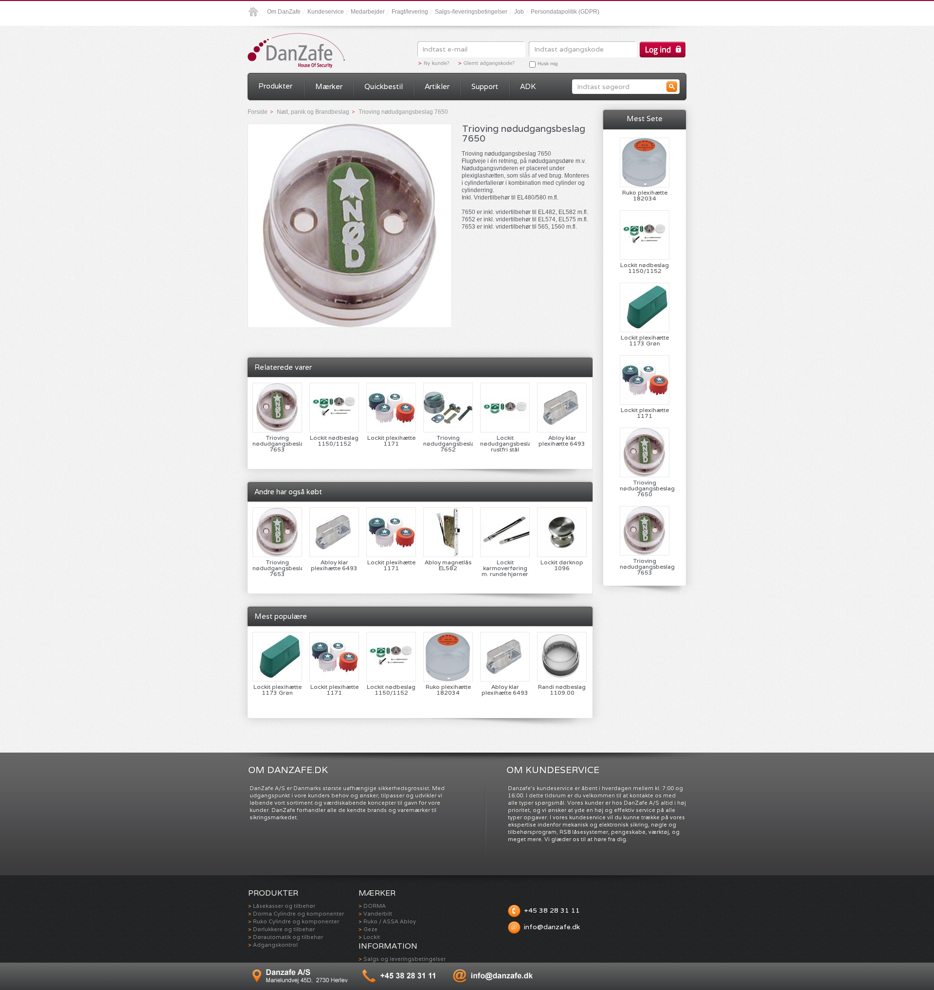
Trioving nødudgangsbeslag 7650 (644, 488)
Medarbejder (368, 11)
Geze (370, 929)
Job (519, 11)
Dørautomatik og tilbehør (288, 937)
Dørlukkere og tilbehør (284, 929)
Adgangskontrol (275, 944)
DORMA (374, 905)
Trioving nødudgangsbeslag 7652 (448, 443)
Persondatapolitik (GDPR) (565, 11)
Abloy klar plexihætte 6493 (562, 441)
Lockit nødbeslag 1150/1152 (334, 441)
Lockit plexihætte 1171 (391, 441)
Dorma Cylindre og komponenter (298, 913)
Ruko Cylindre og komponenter (296, 921)
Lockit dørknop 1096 (561, 565)
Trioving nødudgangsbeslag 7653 (277, 443)
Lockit (371, 937)
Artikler (437, 86)
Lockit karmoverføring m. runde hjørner (505, 568)
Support (484, 86)
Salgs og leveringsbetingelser (404, 958)
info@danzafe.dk (552, 926)
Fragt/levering (410, 11)
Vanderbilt (377, 913)
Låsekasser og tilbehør (284, 905)
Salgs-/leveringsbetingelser (471, 11)
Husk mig (548, 63)
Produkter (275, 85)
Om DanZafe (284, 11)
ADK (528, 86)
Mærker (328, 86)
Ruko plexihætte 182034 (448, 690)
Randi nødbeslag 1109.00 (562, 690)
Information (388, 946)
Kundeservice (325, 11)
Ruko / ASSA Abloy (389, 921)
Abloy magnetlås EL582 (448, 565)
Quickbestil (383, 86)
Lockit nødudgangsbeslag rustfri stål (505, 443)
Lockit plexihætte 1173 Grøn (277, 690)
